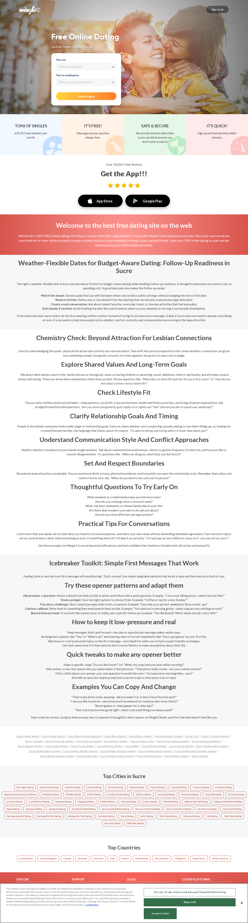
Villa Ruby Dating (135, 823)
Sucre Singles (200, 756)
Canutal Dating (93, 787)
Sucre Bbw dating (115, 736)
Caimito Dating (72, 787)
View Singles (86, 96)
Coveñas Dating (223, 787)
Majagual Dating (86, 801)
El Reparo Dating (50, 794)
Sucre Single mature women (57, 756)
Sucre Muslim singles (154, 746)
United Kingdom (48, 858)
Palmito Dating (170, 801)
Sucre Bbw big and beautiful (85, 736)
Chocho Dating (115, 787)
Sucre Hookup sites (142, 741)
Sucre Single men (87, 756)
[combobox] (86, 67)
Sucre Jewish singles (30, 746)
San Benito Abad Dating (83, 808)
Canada (67, 858)
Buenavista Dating (49, 787)
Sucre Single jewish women (155, 751)
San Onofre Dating (232, 808)
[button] (217, 9)
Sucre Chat (192, 736)
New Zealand (161, 858)
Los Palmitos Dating (39, 801)
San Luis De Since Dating (147, 808)
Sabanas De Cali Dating (196, 801)
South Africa (199, 858)
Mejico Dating (107, 801)
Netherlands (141, 858)
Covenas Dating (201, 787)
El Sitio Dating (94, 794)
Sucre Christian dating (215, 736)
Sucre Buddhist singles (168, 736)
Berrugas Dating (25, 787)
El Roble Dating (73, 794)
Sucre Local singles (82, 746)
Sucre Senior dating (181, 746)
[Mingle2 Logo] (29, 9)
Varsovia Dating (112, 823)
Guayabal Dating (213, 794)
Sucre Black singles (140, 736)
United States (26, 858)
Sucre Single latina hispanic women (195, 751)
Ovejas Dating (149, 801)
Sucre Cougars (34, 741)
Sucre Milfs (132, 746)
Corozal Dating (178, 787)
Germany (98, 858)
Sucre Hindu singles (116, 741)
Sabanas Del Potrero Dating (228, 801)
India (112, 858)
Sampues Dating (34, 808)
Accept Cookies (160, 913)
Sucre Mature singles (109, 746)
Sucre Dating (146, 816)
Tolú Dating (212, 816)
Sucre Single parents (149, 756)
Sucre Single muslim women (117, 756)
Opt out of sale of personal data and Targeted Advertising (189, 892)
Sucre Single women (176, 756)
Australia (82, 858)
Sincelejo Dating (106, 816)
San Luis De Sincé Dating (178, 808)
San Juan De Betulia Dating (115, 808)
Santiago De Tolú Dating (79, 816)
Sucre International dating (173, 741)
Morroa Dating (128, 801)
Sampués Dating (57, 808)
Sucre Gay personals (88, 741)
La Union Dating (236, 794)
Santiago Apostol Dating (19, 816)
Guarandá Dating (189, 794)
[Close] (242, 903)
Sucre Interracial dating (206, 741)
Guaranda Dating (166, 794)
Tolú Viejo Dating (232, 816)
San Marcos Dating (206, 808)
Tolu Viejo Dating (168, 816)
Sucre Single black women (44, 751)
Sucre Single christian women (118, 751)
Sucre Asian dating (53, 736)
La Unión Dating (14, 801)
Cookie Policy (92, 904)
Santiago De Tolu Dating (49, 816)
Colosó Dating (157, 787)
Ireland (125, 858)
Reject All (190, 902)
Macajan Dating (63, 801)
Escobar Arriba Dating (118, 794)
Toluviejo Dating (191, 816)
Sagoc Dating (12, 808)
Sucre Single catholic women (80, 751)
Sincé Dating (127, 816)
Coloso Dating (136, 787)
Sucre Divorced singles (59, 741)
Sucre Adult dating (28, 736)
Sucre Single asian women (211, 746)
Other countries (220, 858)
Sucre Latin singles (57, 746)
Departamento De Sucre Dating (20, 794)
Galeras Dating (143, 794)
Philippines (180, 858)
